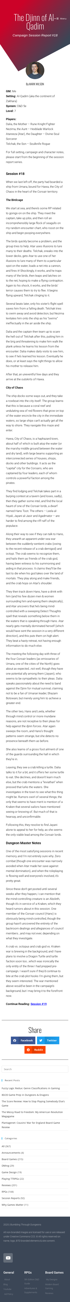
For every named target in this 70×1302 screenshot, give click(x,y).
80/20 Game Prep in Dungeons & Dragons (25, 1094)
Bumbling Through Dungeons (32, 6)
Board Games (9, 1159)
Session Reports (11, 1198)
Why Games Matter (12, 1204)
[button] (23, 1040)
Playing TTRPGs (10, 1178)
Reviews (6, 1185)
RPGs (4, 1191)
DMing (5, 1165)
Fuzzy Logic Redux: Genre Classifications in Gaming (31, 1088)
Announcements (11, 1152)
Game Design (9, 1172)
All (3, 1146)
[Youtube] (8, 1258)
